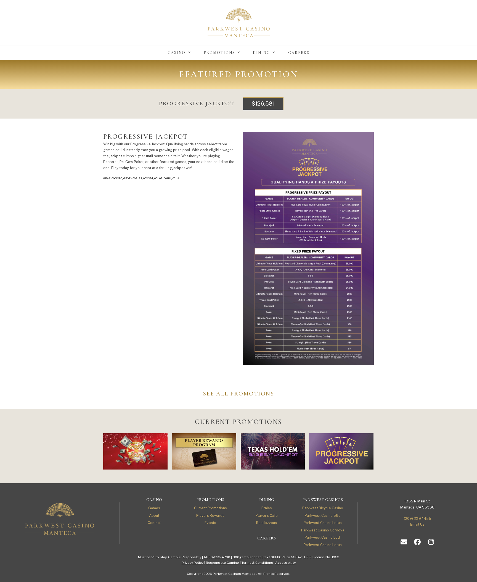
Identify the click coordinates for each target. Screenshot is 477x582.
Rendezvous (266, 523)
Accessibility (285, 563)
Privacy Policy (192, 563)
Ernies (266, 508)
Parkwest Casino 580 (323, 515)
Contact (154, 523)
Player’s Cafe (267, 515)
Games (154, 508)
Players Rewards (210, 515)
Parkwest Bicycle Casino (322, 508)
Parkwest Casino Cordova (322, 530)
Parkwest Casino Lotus (323, 523)
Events (210, 523)
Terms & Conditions (257, 563)
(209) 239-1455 (417, 519)
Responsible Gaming (222, 563)
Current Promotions (210, 508)
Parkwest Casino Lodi (323, 537)
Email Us (417, 524)
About (154, 515)
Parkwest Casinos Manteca (234, 574)
